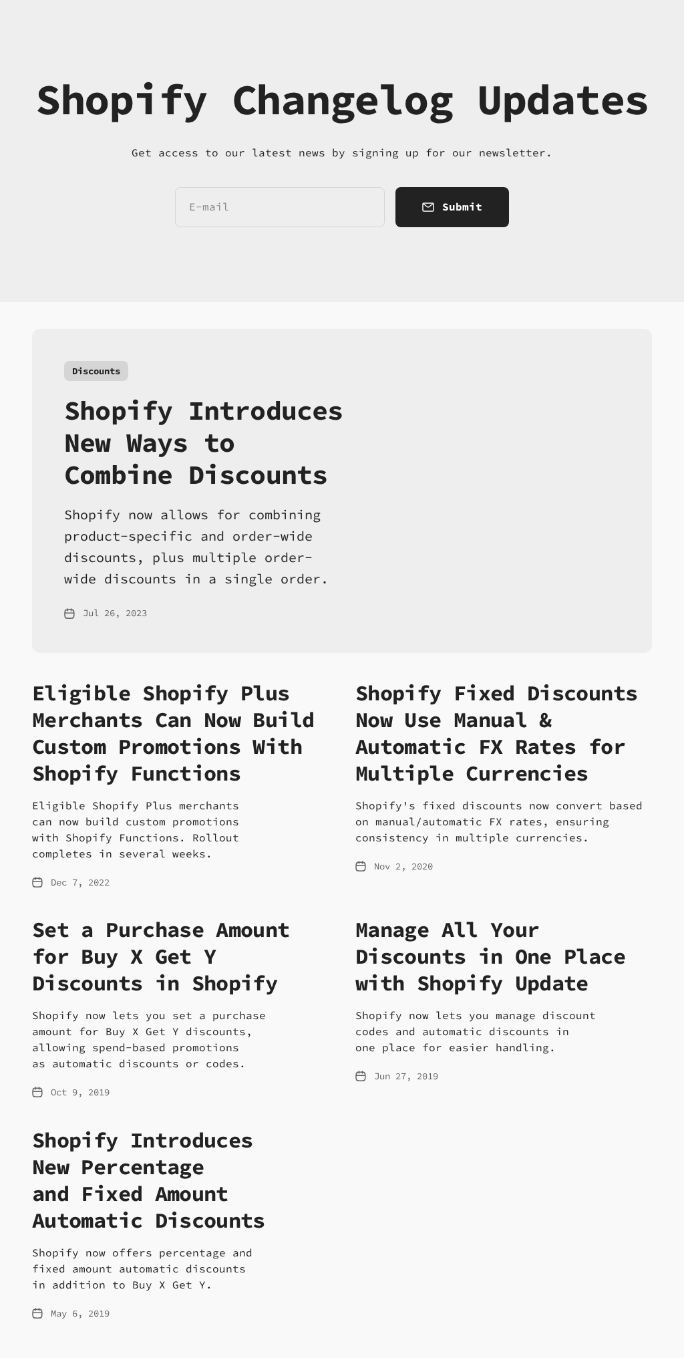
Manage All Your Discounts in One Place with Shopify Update (490, 956)
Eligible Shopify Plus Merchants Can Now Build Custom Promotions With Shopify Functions (173, 733)
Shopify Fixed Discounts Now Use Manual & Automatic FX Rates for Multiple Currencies (496, 733)
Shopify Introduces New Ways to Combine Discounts (203, 442)
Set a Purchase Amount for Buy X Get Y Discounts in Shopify (161, 956)
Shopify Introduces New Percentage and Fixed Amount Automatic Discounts (148, 1180)
